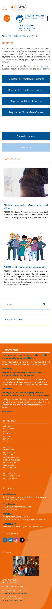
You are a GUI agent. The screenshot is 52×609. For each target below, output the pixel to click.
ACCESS (6, 447)
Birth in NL (26, 147)
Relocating (7, 426)
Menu (5, 8)
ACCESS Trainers (10, 478)
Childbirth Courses (11, 457)
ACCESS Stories (9, 462)
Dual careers (8, 428)
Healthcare (7, 434)
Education (7, 439)
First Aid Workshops (11, 460)
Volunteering (8, 449)
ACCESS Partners (10, 467)
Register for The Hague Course (26, 90)
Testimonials (8, 465)
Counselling (8, 455)
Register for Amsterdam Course (26, 78)
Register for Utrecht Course (26, 101)
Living (5, 441)
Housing (6, 436)
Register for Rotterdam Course (26, 112)
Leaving (6, 431)
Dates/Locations (26, 136)
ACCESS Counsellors (11, 476)
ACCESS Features (10, 452)
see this (46, 68)
